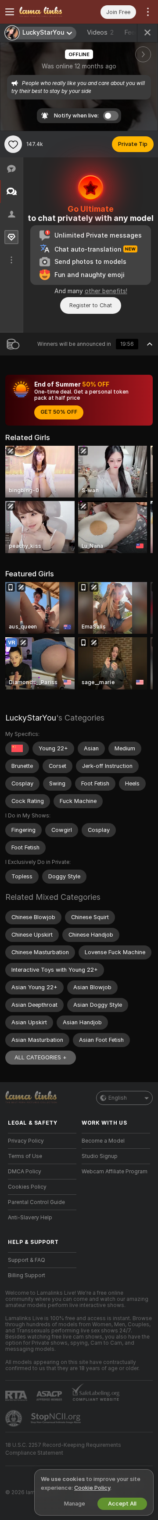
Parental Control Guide (36, 1202)
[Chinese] (17, 749)
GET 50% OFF (58, 412)
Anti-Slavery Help (30, 1218)
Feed (131, 32)
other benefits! (106, 291)
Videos (100, 32)
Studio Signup (100, 1156)
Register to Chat (90, 305)
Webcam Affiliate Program (114, 1171)
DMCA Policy (24, 1171)
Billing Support (26, 1275)
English (117, 1098)
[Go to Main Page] (49, 12)
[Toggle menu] (9, 12)
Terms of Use (25, 1156)
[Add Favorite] (13, 144)
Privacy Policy (26, 1141)
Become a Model (103, 1141)
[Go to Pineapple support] (14, 1418)
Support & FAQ (26, 1260)
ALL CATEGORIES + (40, 1057)
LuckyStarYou (30, 717)
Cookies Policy (27, 1187)
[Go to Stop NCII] (57, 1418)
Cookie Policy (92, 1487)
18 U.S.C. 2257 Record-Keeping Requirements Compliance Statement (63, 1449)
